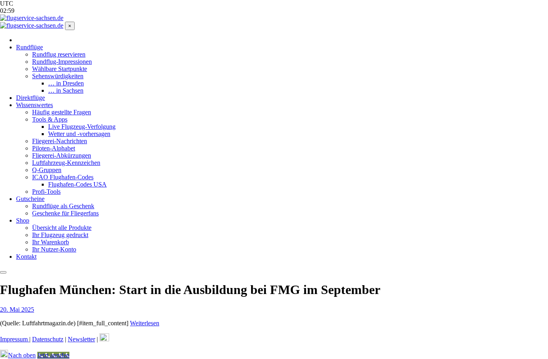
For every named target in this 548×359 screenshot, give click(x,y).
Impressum (14, 339)
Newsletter (81, 339)
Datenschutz (47, 339)
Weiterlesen (144, 323)
